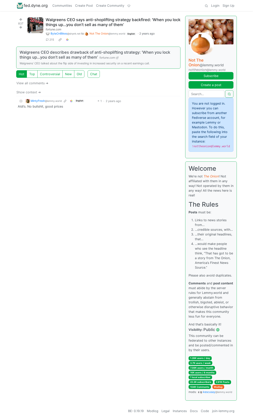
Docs (194, 411)
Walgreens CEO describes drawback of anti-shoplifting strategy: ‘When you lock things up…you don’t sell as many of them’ (95, 55)
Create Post (84, 5)
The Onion (211, 176)
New (68, 74)
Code (205, 411)
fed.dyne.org (36, 5)
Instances (180, 411)
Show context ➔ (28, 92)
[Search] (206, 5)
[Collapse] (21, 101)
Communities (62, 5)
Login (215, 5)
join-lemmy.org (223, 411)
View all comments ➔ (32, 83)
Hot (21, 74)
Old (79, 74)
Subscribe (211, 76)
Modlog (218, 386)
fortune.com (53, 29)
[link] (60, 39)
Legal (165, 411)
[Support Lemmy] (129, 5)
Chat (93, 74)
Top (32, 74)
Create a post (211, 85)
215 (51, 39)
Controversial (50, 74)
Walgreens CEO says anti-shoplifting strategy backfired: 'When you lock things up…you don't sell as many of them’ (113, 22)
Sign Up (228, 5)
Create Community (110, 5)
